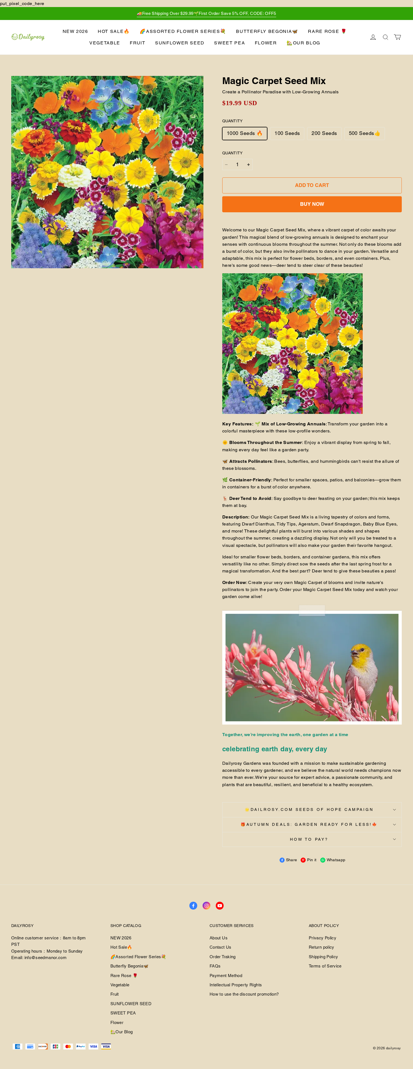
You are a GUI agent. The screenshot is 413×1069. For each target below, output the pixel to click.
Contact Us (221, 947)
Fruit (137, 43)
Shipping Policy (323, 956)
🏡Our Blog (303, 43)
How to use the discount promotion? (244, 994)
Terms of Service (325, 966)
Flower (266, 43)
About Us (219, 937)
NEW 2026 (75, 31)
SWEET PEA (229, 43)
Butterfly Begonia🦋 (267, 31)
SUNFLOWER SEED (180, 43)
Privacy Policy (322, 937)
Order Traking (223, 956)
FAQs (215, 966)
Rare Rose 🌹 (327, 31)
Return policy (321, 947)
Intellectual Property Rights (236, 984)
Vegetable (104, 43)
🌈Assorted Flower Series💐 (183, 31)
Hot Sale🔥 (114, 31)
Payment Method (226, 975)
